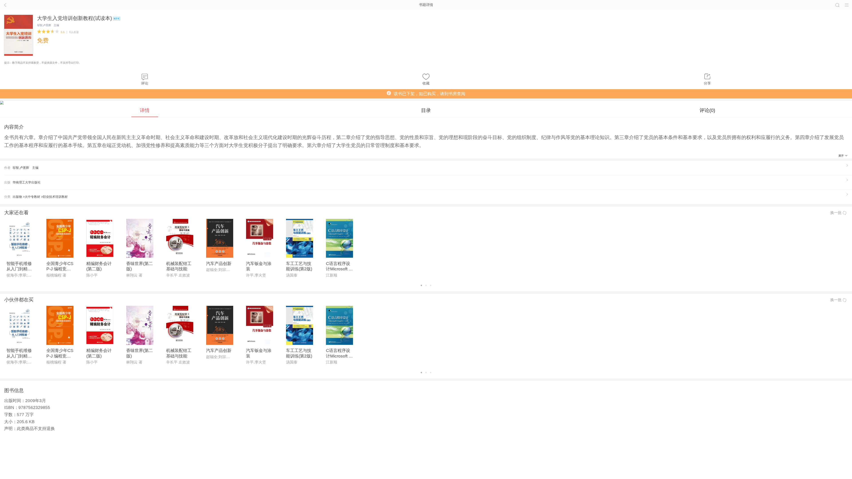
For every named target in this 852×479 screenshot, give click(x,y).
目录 (426, 110)
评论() (707, 110)
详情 (145, 110)
